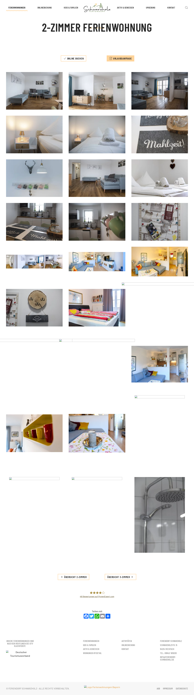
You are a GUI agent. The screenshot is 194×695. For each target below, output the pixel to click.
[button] (186, 7)
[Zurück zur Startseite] (97, 7)
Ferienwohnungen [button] (16, 7)
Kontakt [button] (171, 7)
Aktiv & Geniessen (125, 7)
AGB (158, 688)
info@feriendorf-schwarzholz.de (168, 658)
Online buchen (75, 58)
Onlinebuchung (44, 7)
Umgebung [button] (150, 7)
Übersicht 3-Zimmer (118, 577)
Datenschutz (182, 688)
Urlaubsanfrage (122, 58)
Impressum (168, 688)
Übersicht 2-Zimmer (75, 577)
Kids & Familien (71, 7)
